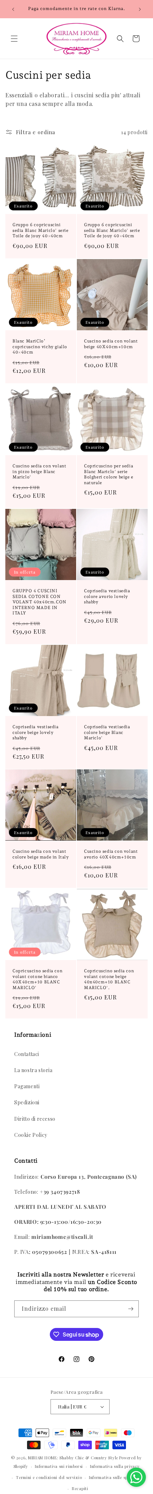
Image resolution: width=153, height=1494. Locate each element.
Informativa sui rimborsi (59, 1466)
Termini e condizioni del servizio (49, 1477)
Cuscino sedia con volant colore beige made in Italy (40, 854)
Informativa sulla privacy (115, 1466)
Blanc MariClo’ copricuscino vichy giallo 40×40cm (39, 347)
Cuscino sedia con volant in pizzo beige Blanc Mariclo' (39, 471)
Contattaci (26, 1054)
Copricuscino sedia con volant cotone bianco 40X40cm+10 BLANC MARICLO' (37, 979)
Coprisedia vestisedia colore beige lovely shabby (35, 732)
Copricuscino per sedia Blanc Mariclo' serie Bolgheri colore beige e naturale (108, 474)
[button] (14, 39)
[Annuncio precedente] (13, 9)
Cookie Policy (30, 1135)
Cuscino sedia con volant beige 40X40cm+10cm (111, 344)
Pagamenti (26, 1086)
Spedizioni (26, 1102)
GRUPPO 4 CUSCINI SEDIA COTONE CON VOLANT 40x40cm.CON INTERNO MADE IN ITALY (39, 601)
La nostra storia (33, 1070)
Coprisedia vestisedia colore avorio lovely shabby (107, 596)
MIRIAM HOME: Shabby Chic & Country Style (73, 1457)
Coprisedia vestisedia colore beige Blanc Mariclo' (107, 732)
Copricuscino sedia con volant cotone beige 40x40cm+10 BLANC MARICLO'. (109, 979)
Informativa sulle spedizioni (116, 1477)
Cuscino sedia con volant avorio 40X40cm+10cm (111, 854)
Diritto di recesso (35, 1118)
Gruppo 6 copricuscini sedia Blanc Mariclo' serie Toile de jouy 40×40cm (40, 230)
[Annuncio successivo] (140, 9)
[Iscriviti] (130, 1308)
